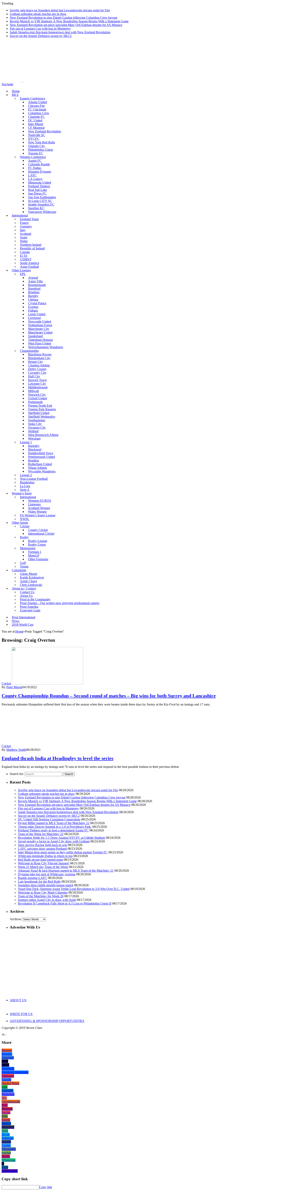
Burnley (33, 296)
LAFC (32, 175)
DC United (35, 120)
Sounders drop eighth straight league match (45, 885)
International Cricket (41, 533)
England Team (29, 219)
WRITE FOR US (21, 1014)
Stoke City (35, 424)
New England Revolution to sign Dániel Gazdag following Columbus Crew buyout (63, 17)
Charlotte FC (36, 116)
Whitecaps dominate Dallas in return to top (45, 856)
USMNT (26, 259)
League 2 (26, 475)
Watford (33, 431)
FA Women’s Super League (37, 515)
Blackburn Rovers (39, 354)
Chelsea (33, 299)
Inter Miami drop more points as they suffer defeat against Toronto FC (63, 852)
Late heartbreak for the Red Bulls (39, 881)
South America (29, 263)
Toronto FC (35, 153)
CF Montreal (36, 127)
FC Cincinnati (37, 109)
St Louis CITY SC (40, 201)
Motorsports (27, 548)
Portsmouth (35, 402)
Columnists (19, 570)
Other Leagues (21, 270)
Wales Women (37, 511)
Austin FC (34, 160)
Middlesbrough (38, 387)
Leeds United (36, 314)
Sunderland (35, 336)
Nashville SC (36, 135)
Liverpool (34, 318)
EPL (23, 274)
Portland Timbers (39, 186)
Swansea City (37, 427)
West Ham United (39, 343)
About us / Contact (24, 588)
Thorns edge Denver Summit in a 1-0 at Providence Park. (55, 826)
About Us (26, 595)
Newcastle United (39, 321)
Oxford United (37, 398)
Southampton (36, 420)
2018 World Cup (22, 624)
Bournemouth (37, 285)
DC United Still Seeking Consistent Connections (49, 819)
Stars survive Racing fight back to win (42, 845)
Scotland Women (39, 508)
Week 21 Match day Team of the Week (43, 867)
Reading (33, 460)
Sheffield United (38, 413)
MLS (15, 94)
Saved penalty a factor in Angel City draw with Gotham (53, 841)
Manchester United (40, 332)
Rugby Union (37, 544)
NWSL (24, 519)
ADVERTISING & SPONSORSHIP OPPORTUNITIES (47, 1021)
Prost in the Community (35, 599)
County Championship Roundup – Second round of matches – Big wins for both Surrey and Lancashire (109, 695)
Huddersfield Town (40, 453)
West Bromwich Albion (43, 435)
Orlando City (36, 146)
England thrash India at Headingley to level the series (57, 758)
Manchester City (38, 329)
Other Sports (20, 522)
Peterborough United (41, 456)
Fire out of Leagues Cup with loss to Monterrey (40, 28)
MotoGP (33, 555)
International (20, 215)
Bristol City (35, 361)
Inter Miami (35, 124)
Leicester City (37, 383)
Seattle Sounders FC (41, 204)
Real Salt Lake (37, 190)
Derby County (37, 369)
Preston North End (40, 405)
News (15, 621)
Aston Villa (35, 281)
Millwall (33, 391)
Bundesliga (27, 482)
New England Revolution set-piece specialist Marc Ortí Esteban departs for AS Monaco (66, 25)
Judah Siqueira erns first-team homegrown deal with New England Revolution (60, 32)
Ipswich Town (37, 380)
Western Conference (33, 157)
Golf (23, 563)
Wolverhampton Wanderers (45, 347)
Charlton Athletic (39, 365)
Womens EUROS (39, 500)
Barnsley (33, 446)
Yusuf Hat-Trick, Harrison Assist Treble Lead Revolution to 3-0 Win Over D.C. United (74, 889)
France (24, 222)
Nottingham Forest (40, 325)
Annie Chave (28, 581)
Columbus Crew (38, 113)
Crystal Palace (37, 303)
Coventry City (37, 372)
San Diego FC (37, 193)
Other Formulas (38, 559)
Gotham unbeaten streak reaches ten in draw (38, 14)
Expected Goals (30, 610)
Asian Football (29, 266)
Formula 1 (34, 552)
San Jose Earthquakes (42, 197)
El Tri (23, 255)
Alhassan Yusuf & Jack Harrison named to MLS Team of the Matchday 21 (65, 870)
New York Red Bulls (41, 142)
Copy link (45, 1187)
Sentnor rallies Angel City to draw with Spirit (47, 900)
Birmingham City (39, 358)
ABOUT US (18, 1000)
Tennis (24, 566)
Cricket (24, 526)
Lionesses (34, 504)
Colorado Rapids (39, 164)
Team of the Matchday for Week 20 (40, 896)
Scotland (25, 233)
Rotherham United (40, 464)
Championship (29, 350)
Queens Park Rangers (42, 409)
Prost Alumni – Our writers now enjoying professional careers (59, 603)
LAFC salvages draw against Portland (42, 848)
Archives (15, 919)
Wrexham (34, 438)
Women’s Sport (22, 493)
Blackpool (34, 449)
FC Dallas (34, 168)
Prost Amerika (29, 606)
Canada (25, 252)
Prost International (23, 617)
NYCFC (33, 138)
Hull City (34, 376)
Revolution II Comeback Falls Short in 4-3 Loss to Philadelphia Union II (64, 903)
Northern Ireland (30, 244)
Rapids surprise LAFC (32, 878)
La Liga (25, 486)
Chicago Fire (36, 105)
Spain (23, 237)
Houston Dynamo (39, 171)
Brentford (34, 288)
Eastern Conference (32, 98)
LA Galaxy (35, 179)
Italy (23, 230)
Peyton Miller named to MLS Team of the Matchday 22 (53, 823)
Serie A (24, 489)
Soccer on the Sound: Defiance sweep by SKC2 (41, 36)
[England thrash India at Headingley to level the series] (47, 746)
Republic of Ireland (32, 248)
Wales (24, 241)
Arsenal (33, 277)
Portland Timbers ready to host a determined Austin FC (53, 830)
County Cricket (38, 530)
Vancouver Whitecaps (42, 211)
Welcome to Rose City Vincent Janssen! (43, 863)
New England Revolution (44, 131)
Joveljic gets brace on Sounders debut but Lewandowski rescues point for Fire (60, 10)
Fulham (33, 310)
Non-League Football (34, 478)
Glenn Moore (28, 573)
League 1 (26, 442)
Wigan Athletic (37, 467)
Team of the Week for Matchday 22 (40, 834)
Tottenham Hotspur (40, 339)
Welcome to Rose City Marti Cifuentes (43, 892)
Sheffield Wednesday (41, 416)
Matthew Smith (16, 749)
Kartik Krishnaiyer (32, 577)
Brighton (33, 292)
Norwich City (37, 394)
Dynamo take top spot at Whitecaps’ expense (46, 874)
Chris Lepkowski (31, 584)
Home (16, 91)
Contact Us (27, 592)
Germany (26, 226)
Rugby (24, 537)
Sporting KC (36, 208)
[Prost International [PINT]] (142, 80)
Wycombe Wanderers (42, 471)
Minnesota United (39, 182)
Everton (33, 307)
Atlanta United (37, 102)
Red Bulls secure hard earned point (40, 859)
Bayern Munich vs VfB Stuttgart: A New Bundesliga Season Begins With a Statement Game (69, 21)
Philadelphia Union (40, 149)
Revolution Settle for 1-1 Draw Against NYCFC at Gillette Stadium (61, 837)
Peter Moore (14, 687)
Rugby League (37, 541)
